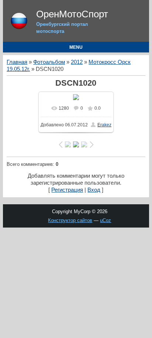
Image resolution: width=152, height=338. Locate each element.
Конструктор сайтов (70, 220)
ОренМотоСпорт (72, 14)
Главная (17, 62)
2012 (77, 62)
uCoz (105, 220)
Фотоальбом (49, 62)
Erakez (104, 124)
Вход (93, 190)
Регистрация (67, 190)
